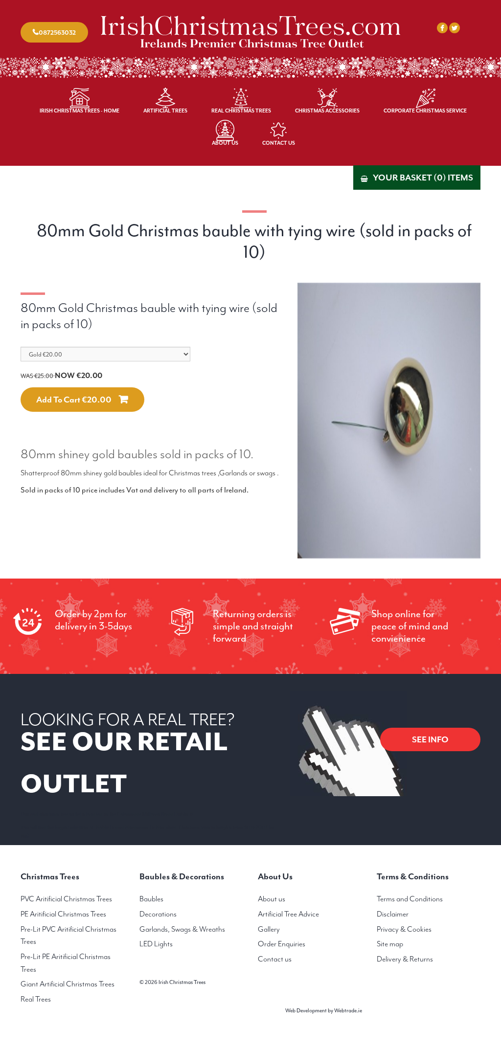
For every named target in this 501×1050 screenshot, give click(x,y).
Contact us (275, 959)
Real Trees (36, 999)
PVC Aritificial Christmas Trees (66, 899)
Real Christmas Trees (241, 111)
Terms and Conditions (410, 899)
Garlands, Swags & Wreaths (182, 929)
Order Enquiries (281, 944)
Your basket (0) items (423, 177)
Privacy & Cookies (404, 929)
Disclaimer (393, 914)
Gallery (269, 929)
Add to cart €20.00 (74, 399)
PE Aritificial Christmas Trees (63, 914)
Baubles (151, 899)
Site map (390, 944)
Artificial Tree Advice (288, 914)
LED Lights (156, 944)
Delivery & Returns (405, 959)
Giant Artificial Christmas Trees (67, 984)
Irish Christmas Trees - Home (79, 111)
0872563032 (57, 32)
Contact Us (278, 143)
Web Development (306, 1010)
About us (271, 899)
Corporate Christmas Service (425, 111)
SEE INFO (430, 739)
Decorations (158, 914)
